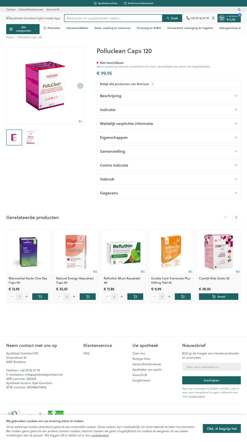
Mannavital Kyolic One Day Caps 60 (28, 280)
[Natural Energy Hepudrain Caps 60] (76, 252)
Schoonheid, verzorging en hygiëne (190, 28)
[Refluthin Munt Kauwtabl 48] (123, 252)
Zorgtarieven (141, 380)
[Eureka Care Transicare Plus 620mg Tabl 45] (171, 252)
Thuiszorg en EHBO (149, 28)
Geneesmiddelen (77, 28)
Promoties (54, 28)
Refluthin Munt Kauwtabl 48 (122, 280)
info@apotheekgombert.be (44, 374)
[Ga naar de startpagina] (33, 18)
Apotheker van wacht (147, 369)
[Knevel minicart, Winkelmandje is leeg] (221, 18)
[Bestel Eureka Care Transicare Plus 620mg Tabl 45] (183, 296)
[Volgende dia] (236, 217)
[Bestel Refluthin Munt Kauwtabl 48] (135, 296)
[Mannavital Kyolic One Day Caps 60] (28, 252)
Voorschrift (53, 9)
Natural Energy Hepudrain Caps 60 (75, 280)
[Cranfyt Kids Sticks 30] (219, 252)
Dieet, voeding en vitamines (112, 28)
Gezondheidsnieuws (31, 9)
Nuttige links (141, 359)
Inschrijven (211, 380)
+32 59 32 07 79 (30, 370)
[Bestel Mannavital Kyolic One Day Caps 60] (40, 296)
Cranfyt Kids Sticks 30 (214, 278)
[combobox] (113, 18)
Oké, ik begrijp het (222, 428)
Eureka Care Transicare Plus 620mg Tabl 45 (170, 280)
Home (10, 37)
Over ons (138, 353)
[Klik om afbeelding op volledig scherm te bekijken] (45, 86)
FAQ (86, 353)
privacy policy (197, 396)
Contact (10, 9)
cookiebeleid (100, 435)
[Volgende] (80, 86)
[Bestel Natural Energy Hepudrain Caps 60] (88, 296)
